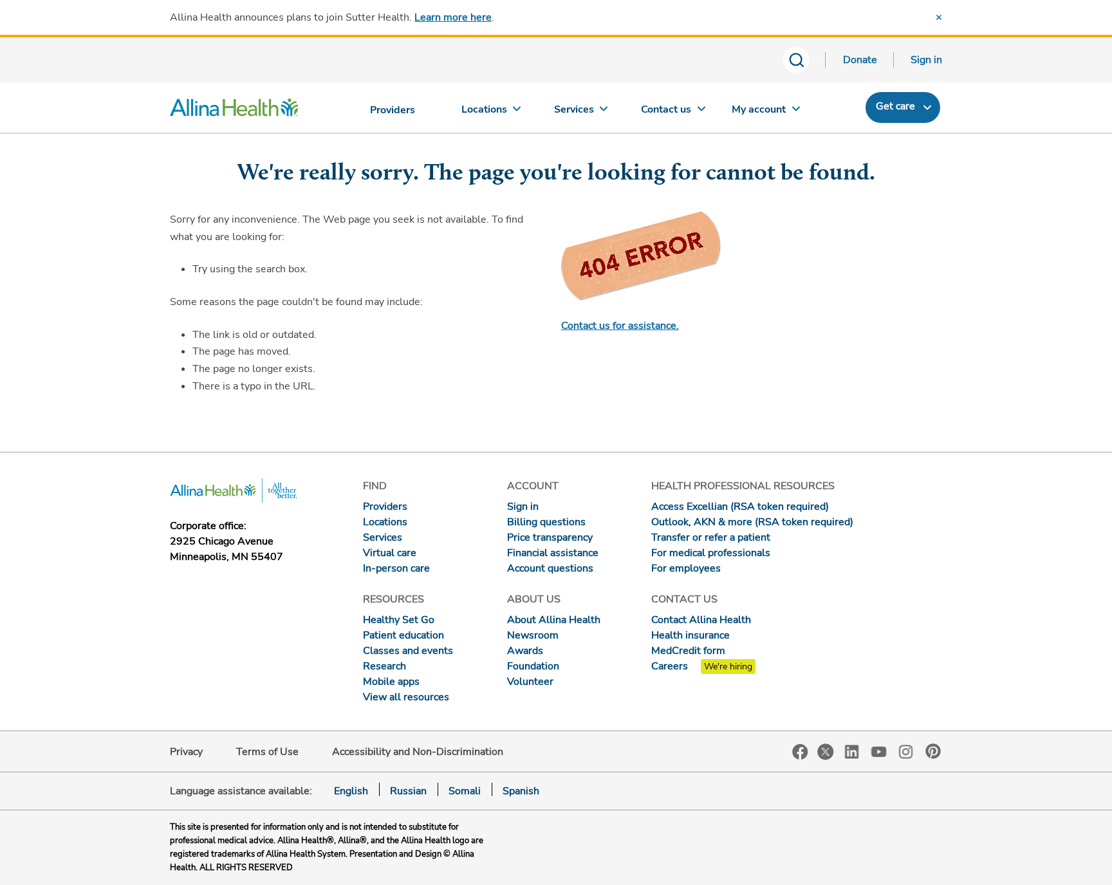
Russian (408, 791)
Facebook (800, 752)
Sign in (926, 60)
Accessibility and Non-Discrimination (417, 752)
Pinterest (933, 751)
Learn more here (453, 17)
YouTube (879, 750)
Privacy (186, 752)
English (351, 791)
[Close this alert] (939, 17)
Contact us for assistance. (620, 326)
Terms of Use (267, 752)
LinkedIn (852, 750)
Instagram (906, 750)
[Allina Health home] (234, 110)
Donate (860, 60)
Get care (895, 106)
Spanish (521, 791)
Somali (465, 791)
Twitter (825, 751)
